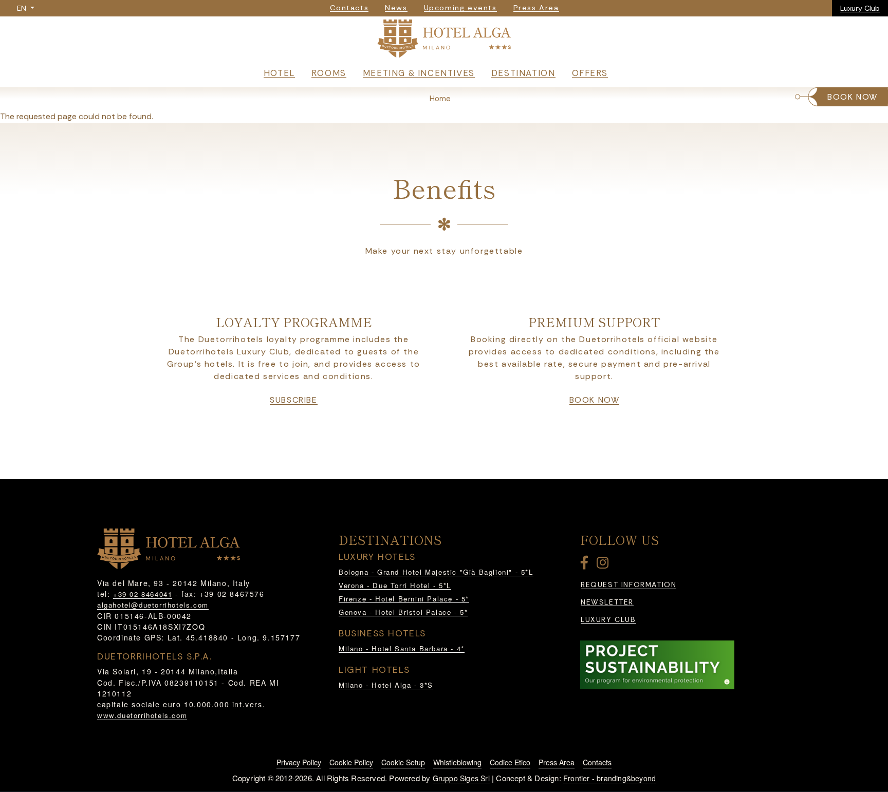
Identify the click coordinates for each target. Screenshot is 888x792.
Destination (523, 73)
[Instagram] (604, 565)
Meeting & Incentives (419, 73)
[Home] (444, 40)
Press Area (557, 762)
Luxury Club (860, 8)
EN (22, 8)
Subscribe (293, 400)
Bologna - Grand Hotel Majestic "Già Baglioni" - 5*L (436, 572)
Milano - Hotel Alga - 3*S (386, 685)
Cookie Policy (351, 762)
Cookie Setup (403, 762)
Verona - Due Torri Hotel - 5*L (395, 585)
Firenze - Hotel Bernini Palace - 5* (404, 599)
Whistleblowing (457, 762)
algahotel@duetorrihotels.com (153, 605)
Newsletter (607, 602)
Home (440, 98)
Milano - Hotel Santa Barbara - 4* (402, 648)
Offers (590, 73)
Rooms (328, 73)
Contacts (597, 762)
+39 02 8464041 (142, 594)
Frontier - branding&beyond (609, 778)
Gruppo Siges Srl (461, 778)
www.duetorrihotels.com (142, 715)
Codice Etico (510, 762)
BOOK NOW (852, 96)
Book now (594, 400)
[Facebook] (586, 565)
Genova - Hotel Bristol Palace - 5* (403, 612)
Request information (628, 584)
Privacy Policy (298, 762)
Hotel (279, 73)
